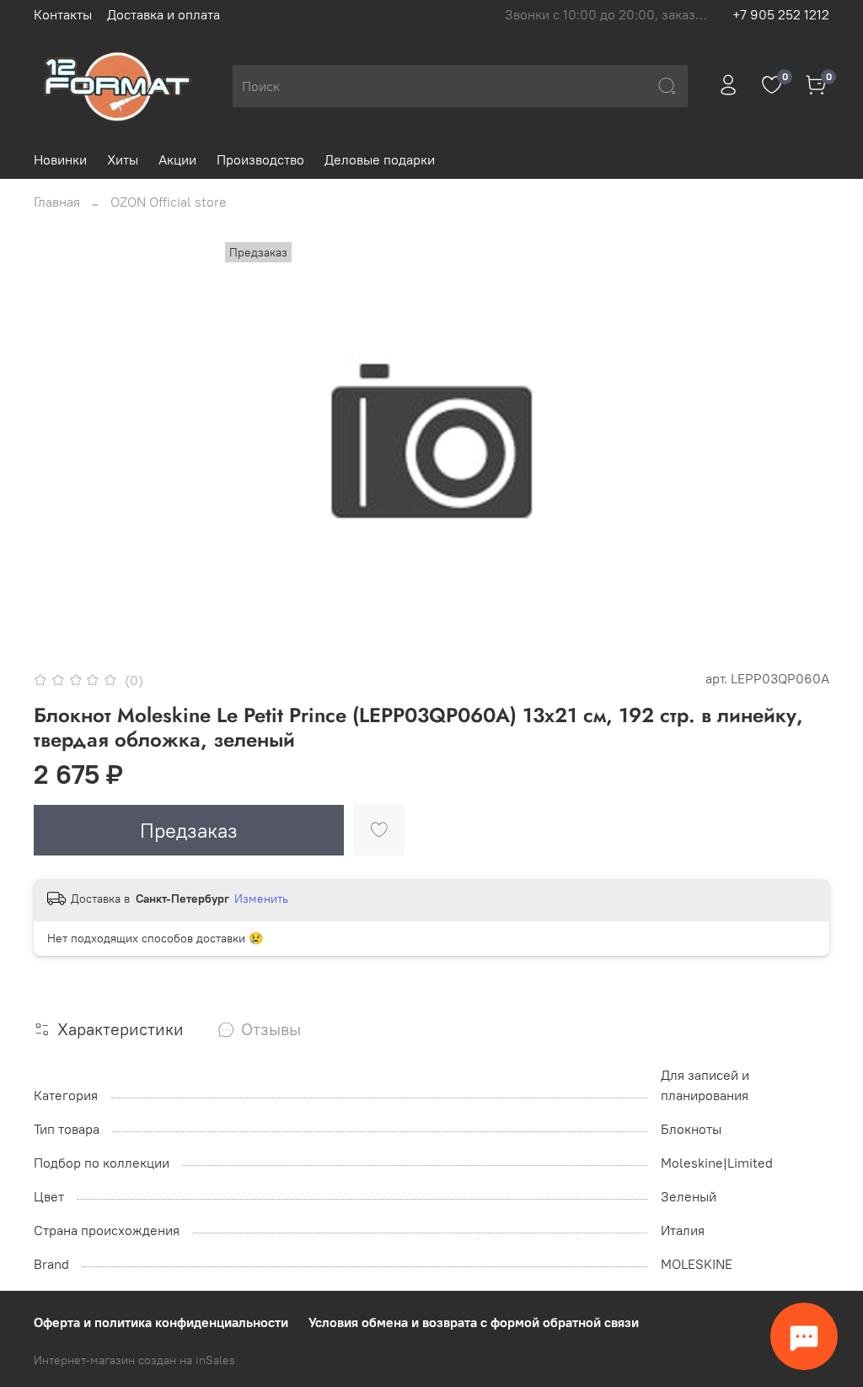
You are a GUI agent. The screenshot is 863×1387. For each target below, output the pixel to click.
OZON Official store (168, 201)
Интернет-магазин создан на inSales (134, 1360)
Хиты (122, 159)
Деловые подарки (379, 159)
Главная (57, 201)
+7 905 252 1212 (780, 14)
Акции (177, 159)
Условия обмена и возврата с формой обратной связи (473, 1322)
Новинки (60, 159)
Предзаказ (189, 830)
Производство (260, 159)
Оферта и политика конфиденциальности (161, 1322)
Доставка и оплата (163, 14)
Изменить (261, 898)
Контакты (63, 14)
